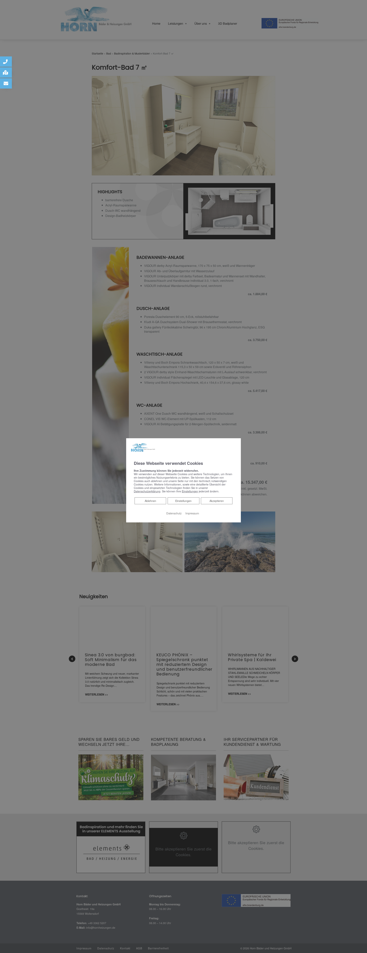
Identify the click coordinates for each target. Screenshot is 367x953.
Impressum (192, 513)
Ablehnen (150, 501)
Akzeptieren (216, 501)
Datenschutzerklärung (147, 491)
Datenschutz (174, 513)
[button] (6, 61)
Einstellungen (183, 501)
